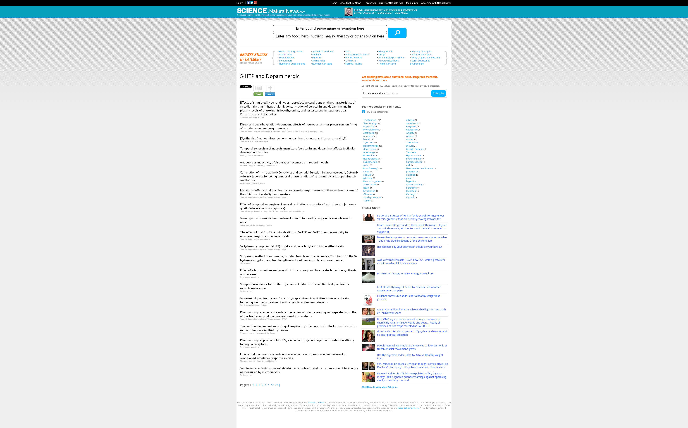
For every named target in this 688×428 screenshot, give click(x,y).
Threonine (412, 142)
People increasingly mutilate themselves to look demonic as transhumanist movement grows (412, 347)
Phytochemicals (353, 57)
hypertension (413, 158)
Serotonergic (370, 123)
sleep (366, 171)
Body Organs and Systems (426, 57)
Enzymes (411, 126)
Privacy (312, 402)
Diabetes (411, 190)
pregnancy (412, 171)
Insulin (410, 145)
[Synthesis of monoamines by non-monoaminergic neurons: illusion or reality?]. (293, 138)
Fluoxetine (369, 155)
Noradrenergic (371, 168)
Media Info (412, 2)
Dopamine (368, 126)
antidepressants (372, 197)
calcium (410, 136)
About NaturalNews (350, 2)
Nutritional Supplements (292, 63)
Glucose (367, 194)
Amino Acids (318, 60)
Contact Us (370, 2)
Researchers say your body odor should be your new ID (409, 246)
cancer (409, 139)
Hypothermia (370, 161)
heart (366, 187)
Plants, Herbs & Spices (357, 54)
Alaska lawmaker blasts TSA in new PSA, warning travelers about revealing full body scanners (411, 261)
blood (366, 139)
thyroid (410, 197)
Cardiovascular (414, 161)
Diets (348, 51)
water (366, 165)
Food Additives (287, 57)
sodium (367, 174)
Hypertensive (413, 155)
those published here (408, 407)
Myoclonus (369, 190)
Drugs (382, 54)
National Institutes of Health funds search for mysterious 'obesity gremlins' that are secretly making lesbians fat (411, 217)
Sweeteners (285, 60)
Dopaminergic (370, 145)
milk (408, 165)
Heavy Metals (386, 51)
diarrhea (410, 174)
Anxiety (410, 132)
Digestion (411, 181)
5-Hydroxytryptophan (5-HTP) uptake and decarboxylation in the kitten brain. (292, 246)
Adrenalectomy (414, 184)
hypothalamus (371, 158)
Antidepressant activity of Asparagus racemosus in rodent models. (284, 162)
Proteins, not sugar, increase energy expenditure (405, 273)
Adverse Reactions (389, 60)
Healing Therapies (422, 51)
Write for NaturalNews (391, 2)
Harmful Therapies (422, 54)
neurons (368, 136)
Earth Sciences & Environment (420, 62)
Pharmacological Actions (392, 57)
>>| (277, 385)
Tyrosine (368, 142)
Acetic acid (368, 132)
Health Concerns (387, 63)
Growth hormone (415, 149)
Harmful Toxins (353, 63)
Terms (321, 402)
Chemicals (350, 60)
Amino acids (369, 184)
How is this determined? (377, 111)
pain (408, 178)
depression (369, 149)
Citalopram (412, 129)
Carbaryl (410, 194)
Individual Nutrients (323, 51)
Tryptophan (369, 120)
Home (334, 2)
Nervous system (372, 181)
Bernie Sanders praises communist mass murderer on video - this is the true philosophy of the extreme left (412, 239)
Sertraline (411, 187)
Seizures (411, 152)
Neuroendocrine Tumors (419, 168)
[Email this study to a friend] (258, 86)
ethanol (410, 120)
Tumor (367, 200)
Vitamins (316, 54)
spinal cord (412, 123)
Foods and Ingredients (291, 51)
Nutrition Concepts (322, 63)
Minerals (317, 57)
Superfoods (285, 54)
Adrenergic (369, 152)
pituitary (367, 178)
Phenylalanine (371, 129)
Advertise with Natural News (436, 2)
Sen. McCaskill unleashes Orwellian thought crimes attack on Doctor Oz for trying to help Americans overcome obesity (412, 365)
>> (272, 385)
